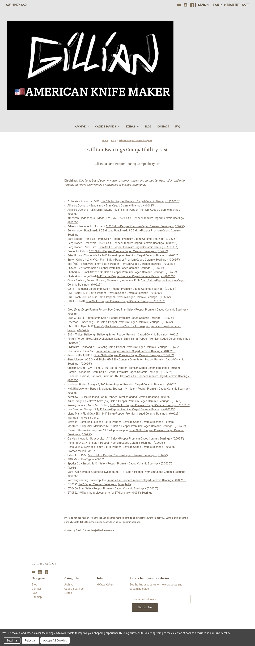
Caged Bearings (105, 126)
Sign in (217, 4)
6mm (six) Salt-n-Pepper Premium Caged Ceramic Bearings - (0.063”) (139, 401)
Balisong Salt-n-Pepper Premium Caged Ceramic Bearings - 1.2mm (133, 422)
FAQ (177, 126)
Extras (130, 126)
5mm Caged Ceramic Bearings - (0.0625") (130, 205)
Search (203, 4)
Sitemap (37, 597)
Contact (163, 126)
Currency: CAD (16, 4)
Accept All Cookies (55, 640)
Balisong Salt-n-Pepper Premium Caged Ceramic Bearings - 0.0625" (138, 334)
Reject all (30, 640)
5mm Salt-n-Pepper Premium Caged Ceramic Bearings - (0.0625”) (137, 238)
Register (233, 4)
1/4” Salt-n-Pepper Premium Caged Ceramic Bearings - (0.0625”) (140, 201)
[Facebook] (192, 5)
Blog (148, 126)
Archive (80, 126)
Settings (12, 640)
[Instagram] (185, 5)
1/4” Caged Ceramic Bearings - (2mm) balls (104, 484)
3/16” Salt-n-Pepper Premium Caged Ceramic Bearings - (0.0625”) (142, 367)
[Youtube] (179, 5)
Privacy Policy (222, 633)
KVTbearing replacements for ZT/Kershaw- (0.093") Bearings (115, 492)
